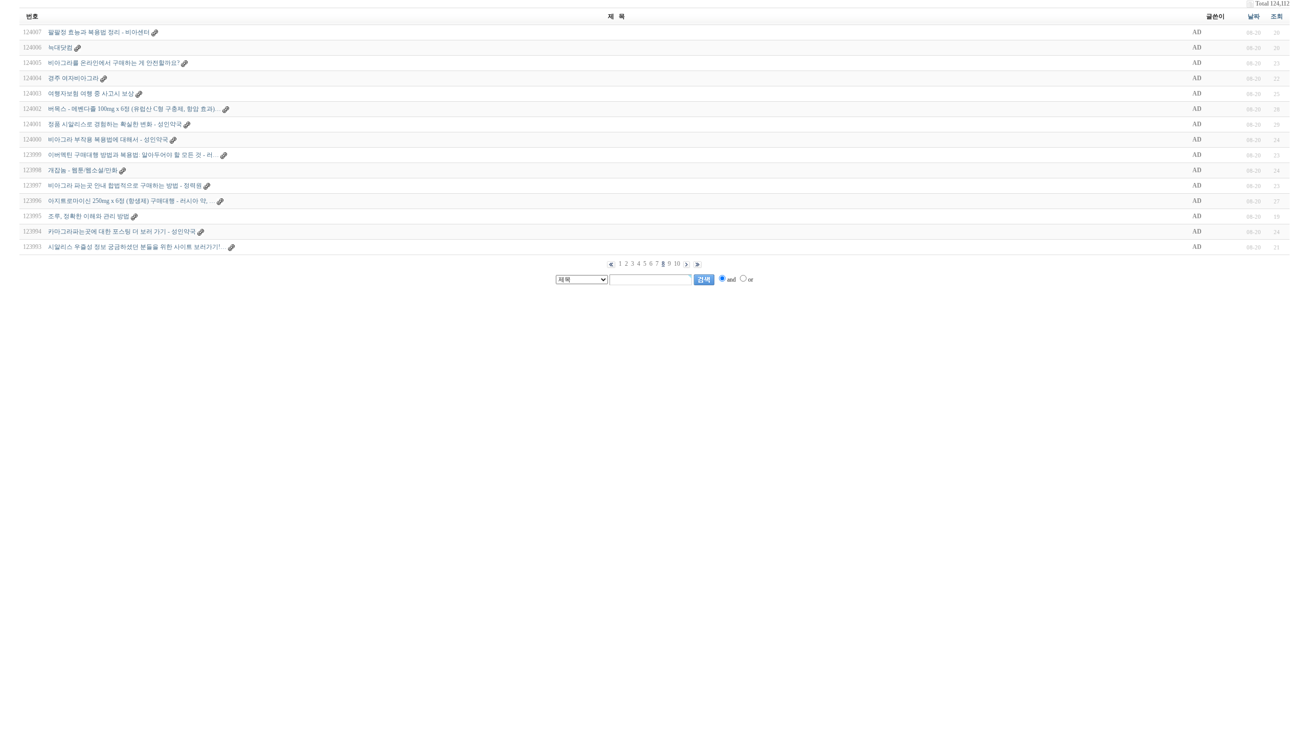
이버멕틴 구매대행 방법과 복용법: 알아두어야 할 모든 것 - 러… (133, 154)
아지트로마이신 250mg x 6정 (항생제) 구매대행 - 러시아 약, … (131, 200)
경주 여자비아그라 (73, 78)
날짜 (1254, 16)
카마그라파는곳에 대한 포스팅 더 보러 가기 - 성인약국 (122, 231)
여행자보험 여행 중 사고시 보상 (91, 93)
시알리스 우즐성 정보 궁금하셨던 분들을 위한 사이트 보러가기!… (137, 246)
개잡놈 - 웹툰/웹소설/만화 (83, 170)
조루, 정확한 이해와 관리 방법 (88, 216)
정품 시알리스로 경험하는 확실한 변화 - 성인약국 (115, 124)
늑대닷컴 (60, 47)
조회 (1277, 16)
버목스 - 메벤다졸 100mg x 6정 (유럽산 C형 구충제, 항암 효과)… (134, 108)
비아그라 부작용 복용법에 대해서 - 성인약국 (108, 139)
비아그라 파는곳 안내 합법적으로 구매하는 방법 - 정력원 (125, 185)
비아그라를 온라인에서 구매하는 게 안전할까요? (113, 62)
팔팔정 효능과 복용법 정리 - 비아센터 (99, 32)
